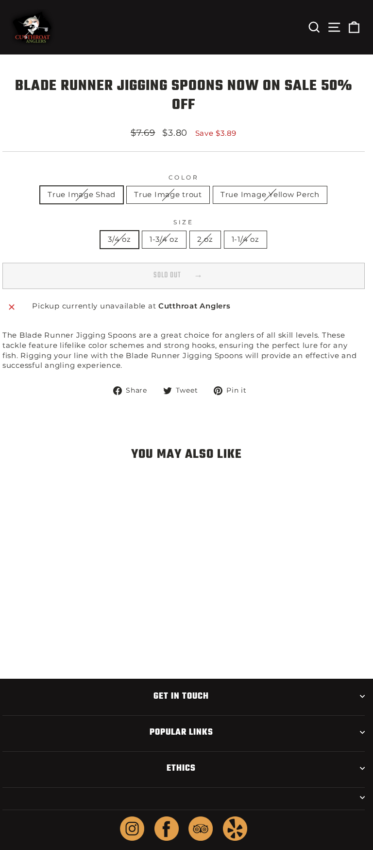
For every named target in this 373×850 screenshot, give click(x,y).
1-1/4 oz (245, 239)
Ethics (181, 768)
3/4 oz (119, 239)
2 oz (205, 239)
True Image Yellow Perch (270, 194)
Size (183, 222)
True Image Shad (82, 194)
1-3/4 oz (164, 239)
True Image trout (168, 194)
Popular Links (181, 732)
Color (184, 177)
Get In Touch (181, 696)
